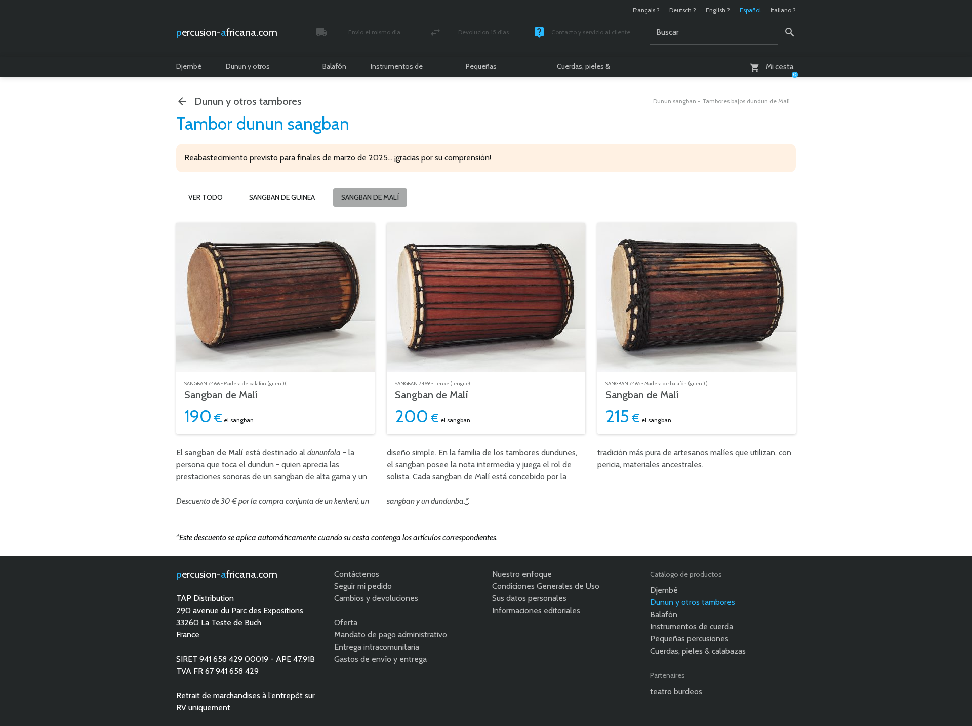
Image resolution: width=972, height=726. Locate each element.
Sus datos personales (529, 598)
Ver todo (205, 197)
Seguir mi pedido (363, 586)
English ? (718, 10)
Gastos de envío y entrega (380, 659)
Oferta (345, 622)
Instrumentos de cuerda (397, 69)
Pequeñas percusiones (485, 69)
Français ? (646, 10)
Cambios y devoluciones (376, 598)
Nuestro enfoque (522, 574)
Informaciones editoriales (536, 610)
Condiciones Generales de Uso (545, 586)
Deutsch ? (682, 10)
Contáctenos (356, 574)
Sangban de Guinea (282, 197)
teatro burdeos (676, 691)
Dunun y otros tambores (248, 69)
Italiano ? (783, 10)
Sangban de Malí (221, 395)
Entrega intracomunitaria (376, 647)
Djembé (188, 66)
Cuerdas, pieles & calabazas (583, 69)
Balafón (334, 66)
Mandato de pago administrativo (390, 634)
